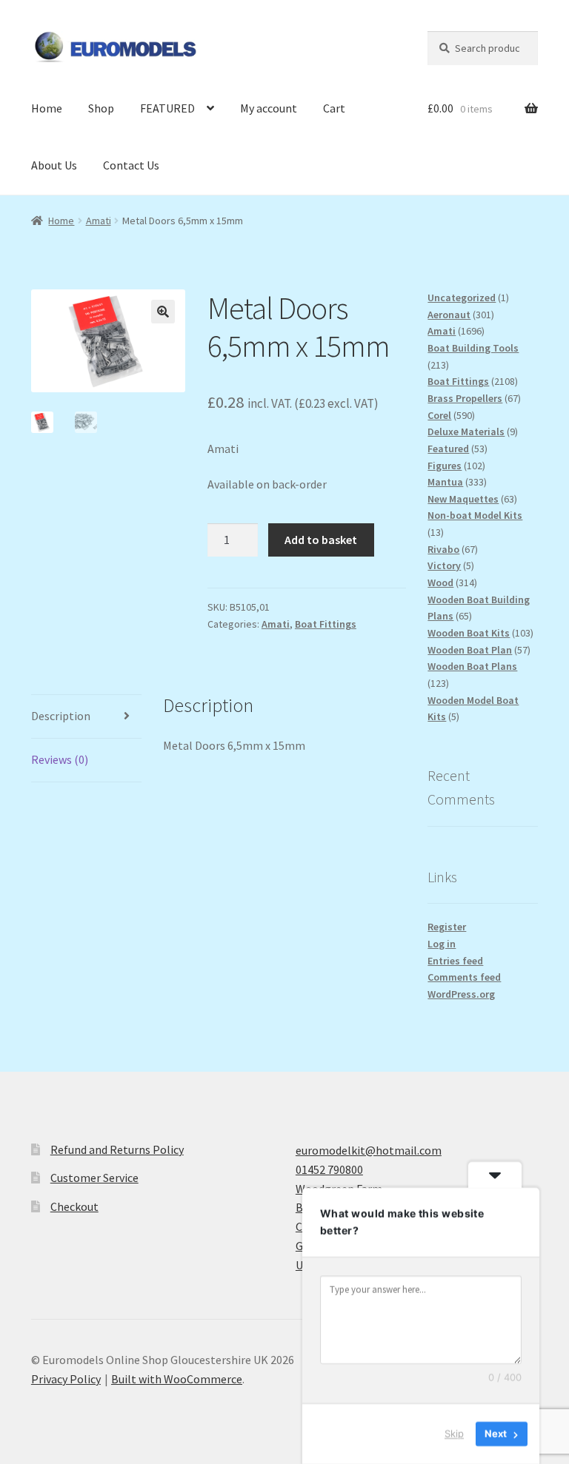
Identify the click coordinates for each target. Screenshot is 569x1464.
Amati (98, 220)
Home (46, 108)
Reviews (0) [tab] (59, 759)
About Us (54, 165)
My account (268, 108)
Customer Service (94, 1177)
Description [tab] (60, 715)
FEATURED (167, 108)
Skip (454, 1434)
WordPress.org (461, 994)
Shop (101, 108)
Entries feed (455, 960)
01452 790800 (329, 1169)
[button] (163, 311)
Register (446, 926)
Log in (441, 943)
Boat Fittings (325, 624)
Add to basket (320, 539)
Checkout (74, 1206)
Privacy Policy (66, 1378)
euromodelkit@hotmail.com (369, 1150)
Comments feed (464, 977)
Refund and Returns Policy (117, 1149)
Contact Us (131, 165)
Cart (334, 108)
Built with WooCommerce (176, 1378)
